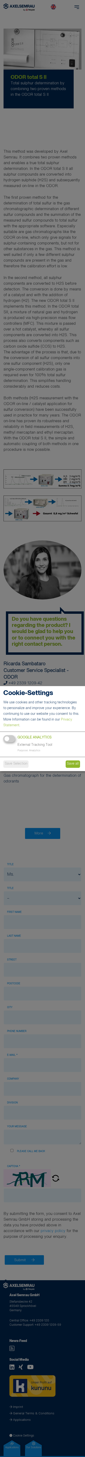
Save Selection (16, 764)
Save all (73, 764)
